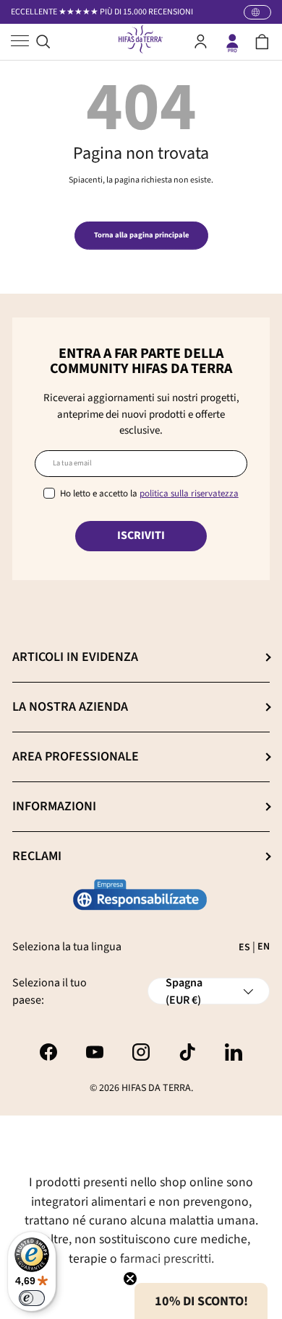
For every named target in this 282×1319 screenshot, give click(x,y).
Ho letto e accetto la (149, 493)
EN (263, 947)
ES (244, 947)
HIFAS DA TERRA (156, 1088)
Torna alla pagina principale (141, 234)
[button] (262, 42)
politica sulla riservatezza (189, 493)
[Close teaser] (130, 1278)
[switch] (32, 1298)
